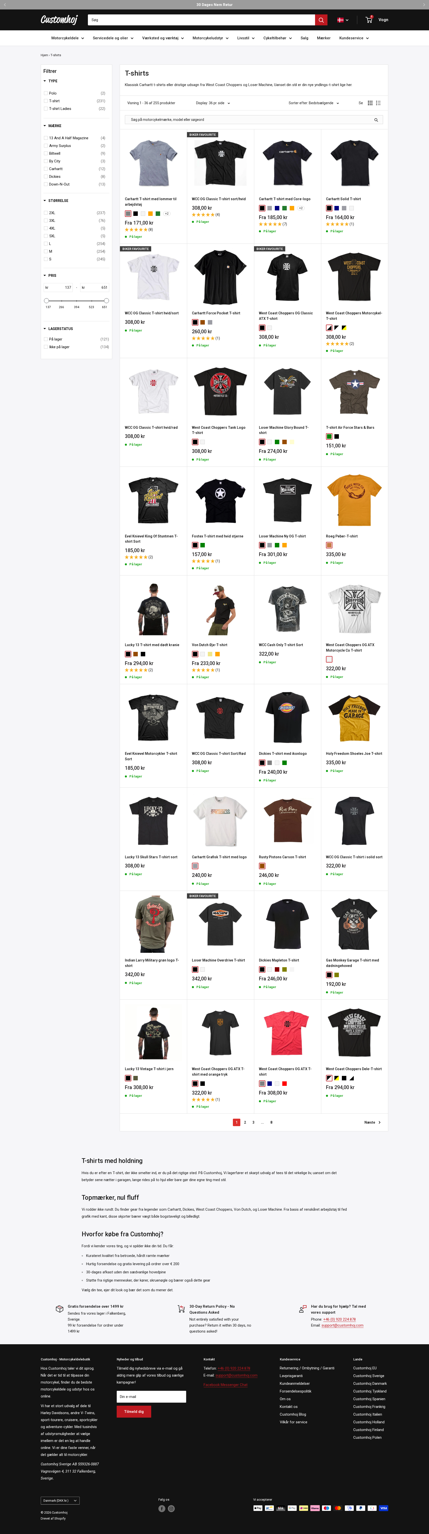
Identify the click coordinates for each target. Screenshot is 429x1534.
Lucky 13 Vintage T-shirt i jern (149, 1069)
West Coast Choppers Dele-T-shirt (354, 1069)
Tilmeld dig (134, 1411)
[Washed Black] (143, 654)
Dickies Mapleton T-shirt (279, 960)
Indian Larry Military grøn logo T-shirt (152, 963)
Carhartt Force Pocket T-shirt (216, 313)
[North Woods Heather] (158, 213)
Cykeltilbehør (274, 38)
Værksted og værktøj (160, 38)
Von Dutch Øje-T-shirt (209, 645)
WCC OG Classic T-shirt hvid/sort (152, 313)
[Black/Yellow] (344, 328)
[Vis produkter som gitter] (370, 103)
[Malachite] (284, 208)
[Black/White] (336, 328)
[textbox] (60, 287)
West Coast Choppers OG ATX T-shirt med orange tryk (218, 1071)
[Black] (135, 213)
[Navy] (277, 208)
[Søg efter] (321, 19)
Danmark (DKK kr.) (56, 1500)
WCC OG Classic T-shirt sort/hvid (219, 199)
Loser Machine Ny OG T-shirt (282, 536)
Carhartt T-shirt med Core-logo (285, 199)
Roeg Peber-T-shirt (342, 536)
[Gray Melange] (269, 763)
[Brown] (202, 322)
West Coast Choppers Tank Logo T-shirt (219, 430)
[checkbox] (77, 93)
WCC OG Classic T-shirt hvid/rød (151, 428)
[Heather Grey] (210, 322)
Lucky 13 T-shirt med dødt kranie (152, 645)
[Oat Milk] (195, 866)
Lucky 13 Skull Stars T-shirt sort (151, 857)
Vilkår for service (293, 1422)
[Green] (277, 442)
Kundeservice (351, 38)
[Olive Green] (284, 969)
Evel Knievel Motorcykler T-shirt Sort (151, 756)
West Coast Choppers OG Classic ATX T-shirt (286, 316)
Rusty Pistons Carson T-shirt (282, 857)
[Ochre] (329, 545)
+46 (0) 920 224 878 (339, 1319)
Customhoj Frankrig (369, 1406)
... (262, 1122)
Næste (369, 1122)
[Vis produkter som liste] (378, 103)
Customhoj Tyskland (370, 1391)
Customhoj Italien (367, 1414)
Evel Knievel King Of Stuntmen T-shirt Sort (151, 539)
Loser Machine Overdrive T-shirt (218, 960)
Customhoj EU (365, 1368)
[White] (143, 213)
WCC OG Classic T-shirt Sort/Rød (219, 754)
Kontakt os (289, 1406)
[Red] (284, 1083)
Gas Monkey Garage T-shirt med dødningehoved (352, 963)
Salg (304, 38)
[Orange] (284, 545)
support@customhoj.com (342, 1325)
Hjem (44, 55)
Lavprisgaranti (291, 1376)
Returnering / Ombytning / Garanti (307, 1368)
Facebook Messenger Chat (226, 1385)
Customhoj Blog (293, 1414)
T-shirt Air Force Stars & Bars (350, 428)
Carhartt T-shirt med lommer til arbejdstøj (151, 201)
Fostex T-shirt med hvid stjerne (217, 536)
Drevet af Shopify (53, 1518)
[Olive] (336, 975)
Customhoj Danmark (370, 1383)
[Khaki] (210, 654)
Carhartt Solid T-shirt (343, 199)
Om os (285, 1399)
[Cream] (292, 442)
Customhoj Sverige (368, 1376)
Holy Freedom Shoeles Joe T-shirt (354, 754)
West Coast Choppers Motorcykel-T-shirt (354, 316)
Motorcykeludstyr (208, 38)
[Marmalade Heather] (150, 213)
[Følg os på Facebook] (161, 1508)
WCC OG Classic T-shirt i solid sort (354, 857)
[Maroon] (277, 969)
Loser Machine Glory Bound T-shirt (284, 430)
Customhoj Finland (368, 1430)
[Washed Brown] (135, 654)
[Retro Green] (135, 1078)
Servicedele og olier (110, 38)
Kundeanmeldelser (295, 1383)
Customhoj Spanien (369, 1399)
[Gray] (128, 213)
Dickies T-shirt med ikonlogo (283, 754)
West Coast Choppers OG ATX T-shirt (285, 1071)
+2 (167, 213)
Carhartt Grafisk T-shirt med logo (219, 857)
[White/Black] (329, 328)
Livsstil (243, 38)
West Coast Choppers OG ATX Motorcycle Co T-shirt (350, 647)
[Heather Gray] (269, 208)
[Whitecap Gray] (292, 969)
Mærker (324, 38)
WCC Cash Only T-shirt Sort (281, 645)
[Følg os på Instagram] (171, 1508)
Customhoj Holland (369, 1422)
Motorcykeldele (65, 38)
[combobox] (201, 19)
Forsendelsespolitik (295, 1391)
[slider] (46, 300)
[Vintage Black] (202, 1083)
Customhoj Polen (367, 1437)
